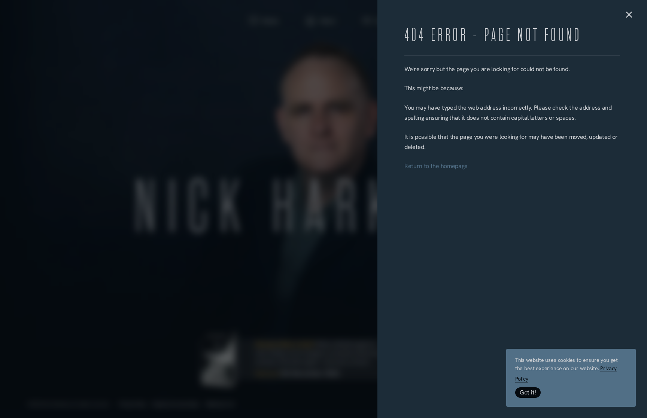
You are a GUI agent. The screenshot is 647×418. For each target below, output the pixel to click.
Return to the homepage (436, 167)
